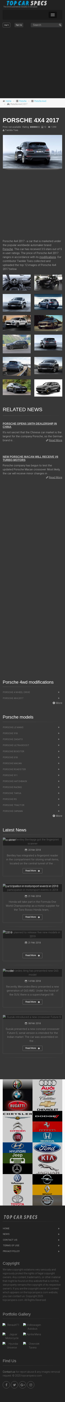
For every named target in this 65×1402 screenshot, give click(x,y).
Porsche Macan (12, 763)
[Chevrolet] (47, 1105)
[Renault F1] (12, 1326)
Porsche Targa (12, 793)
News (6, 1234)
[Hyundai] (17, 1147)
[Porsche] (17, 1190)
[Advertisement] (32, 63)
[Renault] (47, 1190)
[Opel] (47, 1179)
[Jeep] (17, 1158)
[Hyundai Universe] (12, 1346)
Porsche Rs (10, 799)
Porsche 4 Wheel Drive (16, 692)
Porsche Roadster (14, 769)
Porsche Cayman (13, 811)
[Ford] (47, 1147)
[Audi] (47, 1084)
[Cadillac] (47, 1095)
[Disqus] (32, 532)
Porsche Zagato (13, 739)
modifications (47, 257)
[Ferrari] (47, 1126)
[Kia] (47, 1158)
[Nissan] (47, 1200)
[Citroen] (17, 1126)
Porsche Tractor (13, 805)
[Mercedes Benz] (17, 1168)
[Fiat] (17, 1137)
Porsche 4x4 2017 (13, 698)
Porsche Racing (12, 787)
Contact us (9, 1371)
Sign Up (19, 25)
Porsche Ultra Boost (16, 745)
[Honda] (47, 1137)
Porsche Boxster (13, 751)
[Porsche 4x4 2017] (32, 151)
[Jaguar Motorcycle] (12, 1336)
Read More (55, 440)
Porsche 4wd (40, 101)
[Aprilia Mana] (32, 1335)
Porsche (22, 101)
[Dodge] (47, 1116)
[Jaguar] (47, 1168)
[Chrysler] (17, 1116)
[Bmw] (17, 1095)
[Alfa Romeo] (17, 1084)
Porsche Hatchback (15, 781)
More (59, 703)
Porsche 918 (10, 733)
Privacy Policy (11, 1251)
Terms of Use (11, 1245)
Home (8, 101)
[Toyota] (17, 1200)
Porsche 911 (10, 775)
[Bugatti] (17, 1105)
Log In (6, 25)
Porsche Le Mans (13, 727)
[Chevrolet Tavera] (32, 1346)
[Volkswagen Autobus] (32, 1327)
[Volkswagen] (17, 1179)
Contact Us (10, 1239)
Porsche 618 (10, 757)
